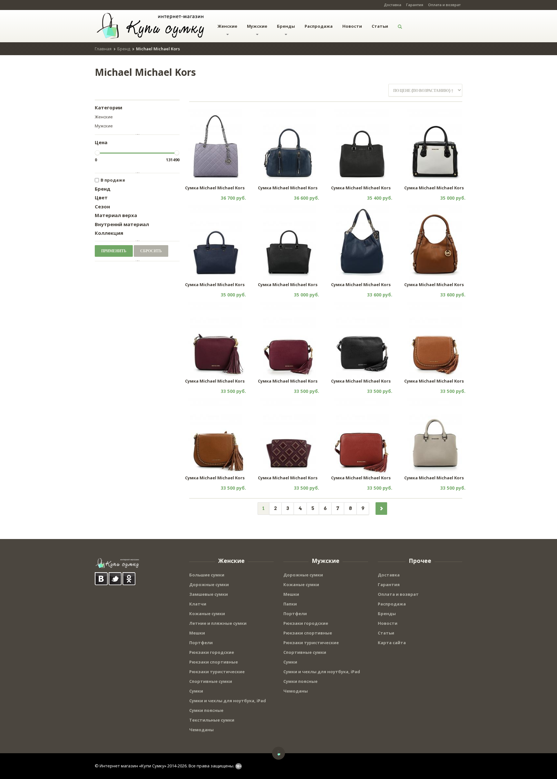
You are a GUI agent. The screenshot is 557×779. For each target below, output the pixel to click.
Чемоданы (201, 730)
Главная (103, 49)
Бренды (286, 26)
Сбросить (151, 250)
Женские (227, 26)
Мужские (257, 26)
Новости (352, 26)
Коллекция (109, 233)
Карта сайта (392, 642)
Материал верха (116, 215)
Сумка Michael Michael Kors (215, 188)
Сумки (196, 691)
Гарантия (414, 4)
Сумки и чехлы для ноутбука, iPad (227, 701)
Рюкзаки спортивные (213, 662)
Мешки (197, 633)
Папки (290, 604)
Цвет (101, 197)
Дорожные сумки (209, 584)
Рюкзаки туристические (217, 671)
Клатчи (197, 604)
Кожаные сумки (207, 613)
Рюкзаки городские (211, 652)
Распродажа (319, 26)
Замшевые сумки (208, 594)
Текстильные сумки (211, 720)
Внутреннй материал (122, 224)
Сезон (102, 206)
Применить (113, 250)
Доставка (392, 4)
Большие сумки (206, 575)
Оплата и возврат (444, 4)
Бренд (123, 49)
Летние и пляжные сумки (218, 623)
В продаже (113, 180)
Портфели (201, 642)
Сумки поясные (206, 710)
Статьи (380, 26)
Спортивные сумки (210, 681)
